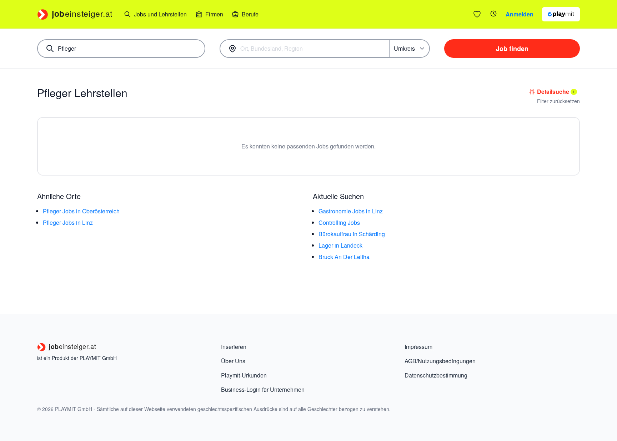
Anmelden (519, 14)
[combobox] (121, 48)
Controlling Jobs (339, 222)
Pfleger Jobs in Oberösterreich (81, 211)
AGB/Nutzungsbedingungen (440, 361)
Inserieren (233, 347)
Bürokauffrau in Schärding (351, 234)
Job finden (512, 48)
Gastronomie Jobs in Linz (350, 211)
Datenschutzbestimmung (436, 375)
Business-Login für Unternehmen (263, 389)
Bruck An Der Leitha (344, 257)
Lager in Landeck (340, 245)
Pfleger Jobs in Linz (68, 222)
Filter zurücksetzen (558, 101)
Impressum (418, 347)
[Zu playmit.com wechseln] (561, 14)
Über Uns (233, 361)
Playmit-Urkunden (244, 375)
